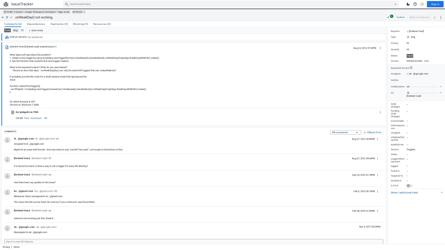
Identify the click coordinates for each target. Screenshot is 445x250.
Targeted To (397, 176)
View (26, 118)
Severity (395, 49)
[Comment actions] (377, 139)
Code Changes (395, 105)
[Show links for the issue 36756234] (84, 12)
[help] (415, 4)
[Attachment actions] (380, 112)
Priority (394, 43)
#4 (49, 174)
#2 (57, 138)
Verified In (396, 181)
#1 (55, 46)
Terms (16, 247)
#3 (49, 158)
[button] (39, 158)
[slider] (388, 135)
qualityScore (397, 144)
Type (393, 37)
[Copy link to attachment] (46, 118)
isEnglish (395, 133)
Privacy (6, 247)
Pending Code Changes (395, 114)
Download (36, 118)
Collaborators (398, 86)
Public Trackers (15, 12)
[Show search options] (396, 4)
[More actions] (441, 17)
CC (392, 93)
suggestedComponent (397, 160)
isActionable (397, 121)
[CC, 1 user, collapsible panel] (424, 92)
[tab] (12, 24)
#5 (55, 191)
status (394, 154)
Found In (395, 171)
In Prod (394, 185)
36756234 (77, 12)
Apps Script (63, 12)
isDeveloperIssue (398, 127)
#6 (49, 210)
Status (394, 56)
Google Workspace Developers (40, 12)
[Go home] (3, 17)
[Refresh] (7, 17)
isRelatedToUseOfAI (397, 138)
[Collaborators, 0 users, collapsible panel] (424, 86)
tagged (394, 166)
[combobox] (232, 4)
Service (395, 149)
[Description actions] (380, 48)
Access (395, 61)
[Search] (67, 4)
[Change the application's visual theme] (408, 4)
